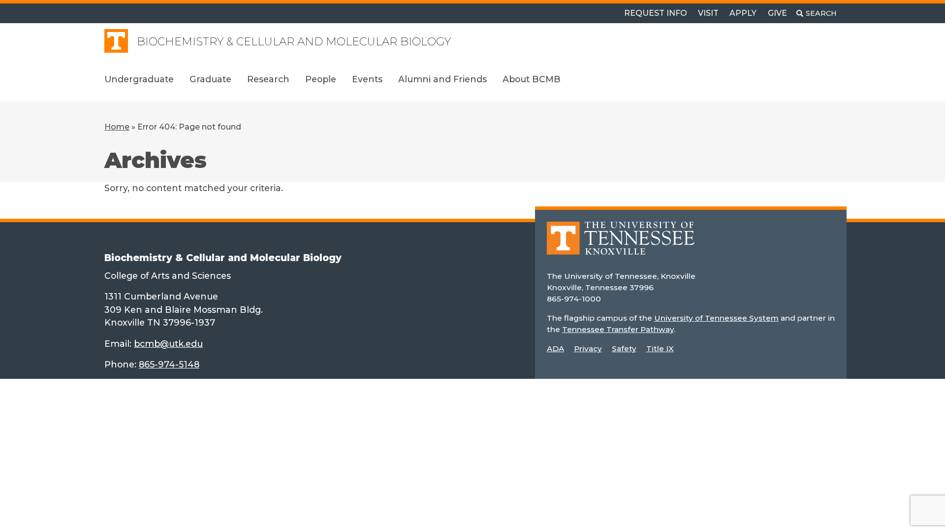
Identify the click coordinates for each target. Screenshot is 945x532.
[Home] (620, 245)
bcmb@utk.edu (168, 343)
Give (777, 13)
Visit (708, 13)
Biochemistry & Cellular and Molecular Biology (294, 41)
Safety (624, 348)
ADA (555, 348)
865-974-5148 (169, 364)
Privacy (588, 348)
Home (116, 127)
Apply (742, 13)
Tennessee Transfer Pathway (618, 329)
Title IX (660, 348)
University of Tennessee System (716, 318)
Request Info (655, 13)
